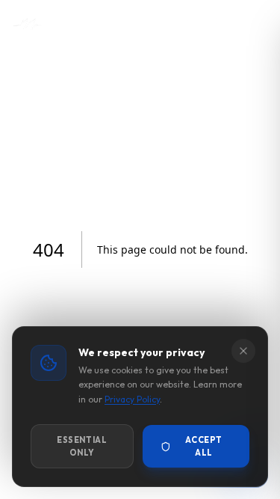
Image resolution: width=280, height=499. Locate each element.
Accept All (203, 446)
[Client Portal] (188, 23)
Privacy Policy (132, 399)
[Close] (243, 351)
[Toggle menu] (253, 24)
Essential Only (82, 446)
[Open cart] (220, 23)
